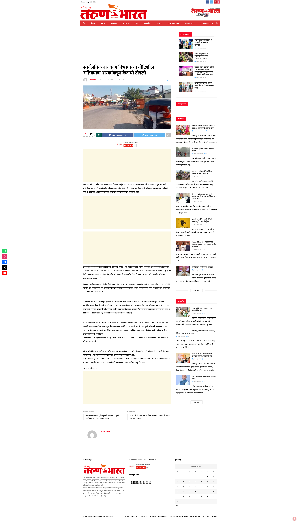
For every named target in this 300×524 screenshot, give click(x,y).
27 (195, 496)
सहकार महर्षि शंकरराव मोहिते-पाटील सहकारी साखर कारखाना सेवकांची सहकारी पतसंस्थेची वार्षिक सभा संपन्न (204, 71)
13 (195, 486)
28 (201, 496)
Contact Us (143, 516)
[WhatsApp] (4, 251)
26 (189, 496)
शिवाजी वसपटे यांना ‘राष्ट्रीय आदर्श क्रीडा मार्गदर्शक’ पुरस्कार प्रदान (204, 85)
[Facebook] (4, 262)
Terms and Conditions (209, 516)
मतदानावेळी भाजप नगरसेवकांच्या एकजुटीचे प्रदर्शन (202, 309)
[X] (4, 267)
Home (127, 516)
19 (189, 491)
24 (177, 496)
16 (213, 486)
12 (189, 486)
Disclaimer (152, 516)
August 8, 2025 (197, 202)
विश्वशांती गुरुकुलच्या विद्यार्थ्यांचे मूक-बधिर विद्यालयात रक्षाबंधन (201, 56)
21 (201, 491)
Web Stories (189, 23)
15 (207, 486)
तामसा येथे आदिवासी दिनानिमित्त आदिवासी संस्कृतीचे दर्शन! (202, 172)
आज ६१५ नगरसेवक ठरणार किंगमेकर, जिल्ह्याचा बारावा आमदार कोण (195, 332)
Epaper (159, 23)
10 (177, 486)
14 (201, 486)
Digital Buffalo (101, 516)
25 (183, 496)
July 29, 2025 (197, 249)
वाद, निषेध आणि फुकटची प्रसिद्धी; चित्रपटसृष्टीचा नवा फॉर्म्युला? (202, 220)
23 (213, 491)
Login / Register (206, 23)
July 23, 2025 (197, 270)
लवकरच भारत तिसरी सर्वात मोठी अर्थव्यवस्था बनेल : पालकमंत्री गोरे (202, 354)
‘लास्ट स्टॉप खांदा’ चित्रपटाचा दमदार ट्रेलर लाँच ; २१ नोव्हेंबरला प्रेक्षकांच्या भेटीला (204, 126)
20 (195, 491)
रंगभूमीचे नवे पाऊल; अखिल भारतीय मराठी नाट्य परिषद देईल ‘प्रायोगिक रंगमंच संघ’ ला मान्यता (204, 196)
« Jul (176, 505)
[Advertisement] (127, 47)
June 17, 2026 (181, 336)
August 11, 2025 (198, 177)
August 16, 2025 (198, 154)
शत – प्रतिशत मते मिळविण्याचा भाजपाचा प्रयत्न (204, 377)
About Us (134, 516)
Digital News (173, 23)
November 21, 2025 (106, 80)
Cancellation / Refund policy (179, 516)
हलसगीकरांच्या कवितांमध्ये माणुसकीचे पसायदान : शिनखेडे (203, 42)
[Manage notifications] (294, 519)
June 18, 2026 (197, 313)
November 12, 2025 (198, 131)
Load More (196, 291)
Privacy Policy (162, 516)
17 (177, 491)
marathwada (119, 80)
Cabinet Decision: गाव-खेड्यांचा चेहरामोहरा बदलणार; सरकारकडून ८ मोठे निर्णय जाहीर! (204, 244)
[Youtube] (4, 273)
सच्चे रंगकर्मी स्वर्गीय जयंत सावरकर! (202, 267)
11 (183, 486)
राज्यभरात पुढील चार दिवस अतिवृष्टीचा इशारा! (203, 149)
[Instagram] (4, 256)
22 (207, 491)
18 (183, 491)
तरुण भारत (93, 80)
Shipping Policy (195, 516)
